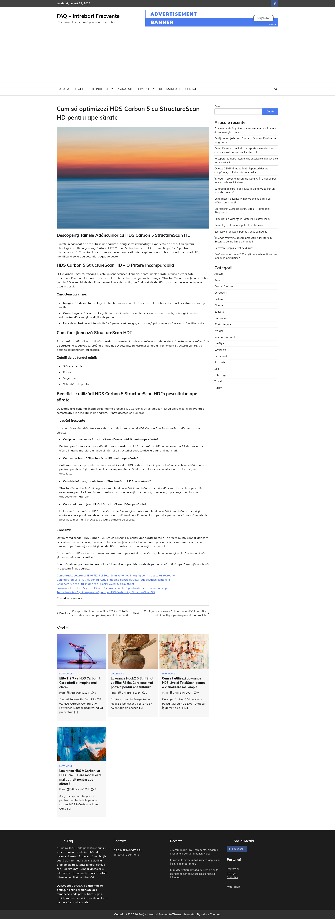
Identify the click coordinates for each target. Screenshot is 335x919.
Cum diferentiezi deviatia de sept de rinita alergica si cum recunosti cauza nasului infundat (194, 873)
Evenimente (221, 318)
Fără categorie (222, 324)
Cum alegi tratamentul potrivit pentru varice (239, 225)
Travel (218, 381)
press (62, 692)
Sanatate (125, 89)
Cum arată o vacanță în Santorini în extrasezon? (242, 219)
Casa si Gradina (223, 286)
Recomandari (169, 89)
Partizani (233, 869)
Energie (232, 873)
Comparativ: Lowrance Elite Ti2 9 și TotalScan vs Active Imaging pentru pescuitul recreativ (116, 575)
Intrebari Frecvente (225, 337)
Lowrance (76, 598)
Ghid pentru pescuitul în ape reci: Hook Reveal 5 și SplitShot (95, 584)
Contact (192, 89)
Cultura (218, 299)
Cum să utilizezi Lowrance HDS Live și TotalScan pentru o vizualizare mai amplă (183, 682)
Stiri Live (232, 877)
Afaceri (80, 89)
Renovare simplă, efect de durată (233, 248)
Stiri (216, 368)
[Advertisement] (167, 56)
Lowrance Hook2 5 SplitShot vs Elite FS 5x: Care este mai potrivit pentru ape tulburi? (132, 682)
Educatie (219, 311)
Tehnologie (100, 89)
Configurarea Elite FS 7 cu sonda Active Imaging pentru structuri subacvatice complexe (113, 579)
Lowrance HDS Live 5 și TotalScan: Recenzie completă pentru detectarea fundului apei (113, 588)
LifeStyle (219, 343)
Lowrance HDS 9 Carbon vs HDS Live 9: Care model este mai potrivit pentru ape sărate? (80, 777)
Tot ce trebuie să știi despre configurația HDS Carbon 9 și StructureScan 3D (106, 592)
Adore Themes (210, 914)
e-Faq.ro (62, 848)
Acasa (64, 89)
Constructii (220, 292)
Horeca (218, 330)
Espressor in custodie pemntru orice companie (240, 231)
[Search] (275, 89)
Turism (218, 387)
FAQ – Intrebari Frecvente (88, 16)
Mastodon (233, 886)
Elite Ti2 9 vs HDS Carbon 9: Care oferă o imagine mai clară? (80, 682)
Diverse (144, 89)
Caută (218, 106)
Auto (217, 280)
